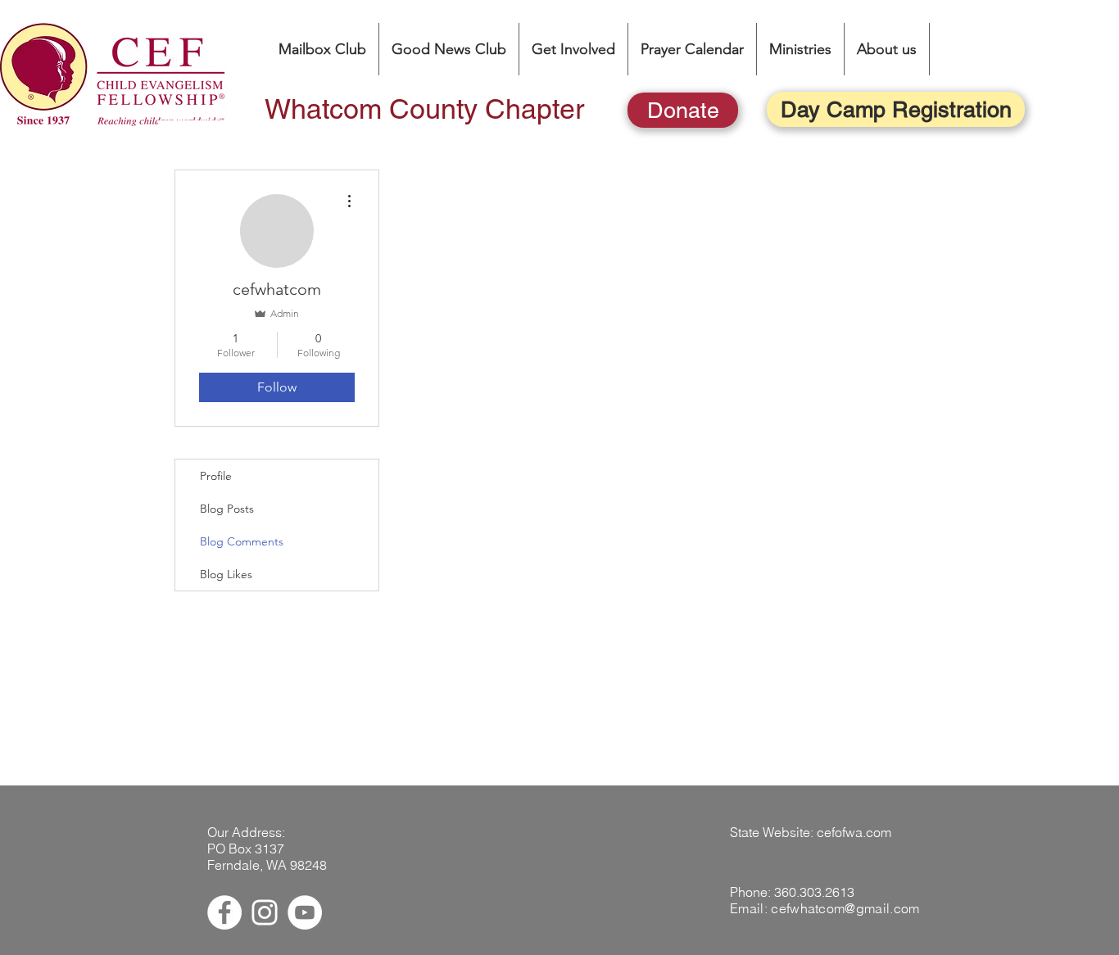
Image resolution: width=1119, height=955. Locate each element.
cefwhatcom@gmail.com (845, 908)
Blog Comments (241, 541)
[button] (800, 49)
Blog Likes (226, 574)
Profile (216, 475)
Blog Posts (227, 508)
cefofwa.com (854, 832)
